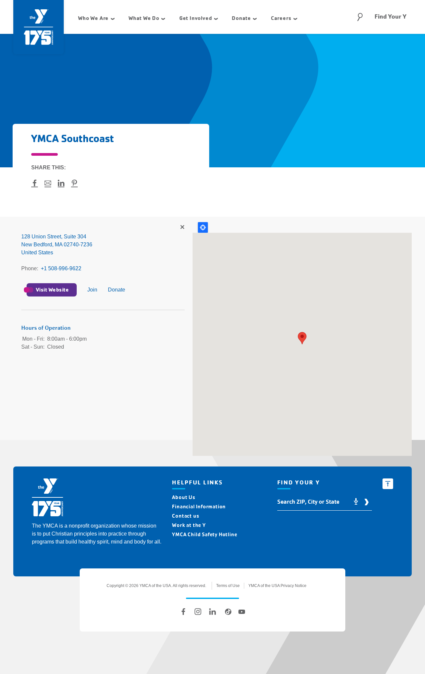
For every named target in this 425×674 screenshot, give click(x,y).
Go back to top (387, 483)
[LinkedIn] (212, 611)
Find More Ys (182, 227)
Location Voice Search (356, 501)
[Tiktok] (227, 611)
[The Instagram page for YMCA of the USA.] (198, 611)
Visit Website (52, 290)
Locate (203, 227)
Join (92, 290)
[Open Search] (360, 17)
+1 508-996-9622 (61, 268)
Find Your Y (390, 17)
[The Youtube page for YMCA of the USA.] (241, 611)
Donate (116, 290)
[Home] (47, 498)
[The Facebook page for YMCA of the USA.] (183, 611)
